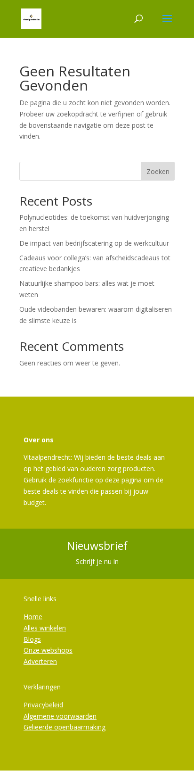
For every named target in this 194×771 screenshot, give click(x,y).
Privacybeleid (43, 704)
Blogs (32, 639)
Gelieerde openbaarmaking (64, 726)
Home (33, 616)
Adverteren (40, 661)
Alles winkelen (45, 627)
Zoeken (158, 171)
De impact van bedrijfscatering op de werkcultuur (94, 243)
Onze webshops (48, 650)
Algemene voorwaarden (60, 716)
